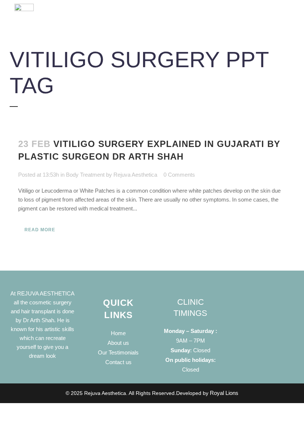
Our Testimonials (118, 352)
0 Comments (179, 174)
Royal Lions (224, 393)
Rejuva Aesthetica (135, 174)
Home (118, 333)
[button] (182, 17)
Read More (39, 229)
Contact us (118, 362)
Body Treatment (85, 174)
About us (118, 343)
